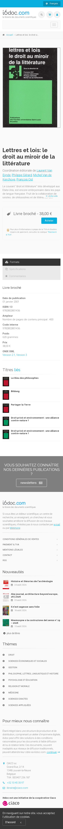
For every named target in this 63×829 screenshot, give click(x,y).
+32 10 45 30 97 (15, 782)
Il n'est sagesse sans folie (25, 607)
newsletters (28, 483)
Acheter (49, 220)
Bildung (15, 391)
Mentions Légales (13, 549)
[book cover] (31, 88)
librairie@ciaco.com (17, 788)
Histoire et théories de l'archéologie (32, 581)
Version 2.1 (9, 354)
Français (53, 3)
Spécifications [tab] (17, 269)
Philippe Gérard (22, 175)
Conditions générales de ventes (21, 539)
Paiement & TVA (11, 544)
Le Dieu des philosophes (24, 378)
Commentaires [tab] (17, 276)
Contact (7, 555)
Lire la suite (52, 196)
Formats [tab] (14, 262)
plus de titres (13, 633)
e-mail (57, 524)
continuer (52, 752)
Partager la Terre (21, 404)
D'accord (10, 822)
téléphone (15, 528)
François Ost (24, 179)
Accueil (9, 35)
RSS (5, 560)
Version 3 (21, 354)
